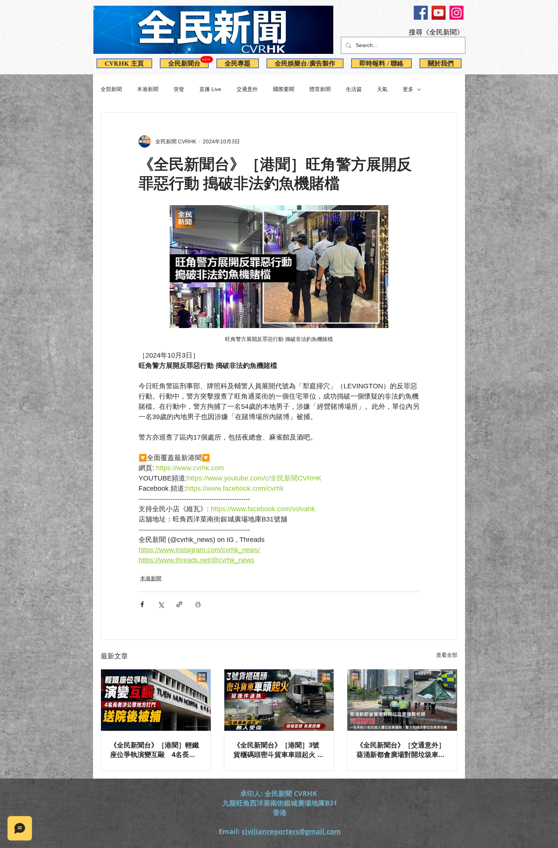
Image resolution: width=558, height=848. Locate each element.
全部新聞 (111, 89)
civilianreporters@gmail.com (291, 831)
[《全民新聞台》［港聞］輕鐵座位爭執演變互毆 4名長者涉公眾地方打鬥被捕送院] (156, 700)
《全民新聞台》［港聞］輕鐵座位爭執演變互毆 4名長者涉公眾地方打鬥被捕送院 (154, 749)
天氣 (382, 89)
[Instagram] (456, 13)
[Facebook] (421, 13)
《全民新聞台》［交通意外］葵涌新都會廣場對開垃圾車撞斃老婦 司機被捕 (400, 749)
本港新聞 (147, 89)
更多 (408, 89)
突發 (178, 89)
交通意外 (247, 89)
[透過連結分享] (179, 604)
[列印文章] (198, 604)
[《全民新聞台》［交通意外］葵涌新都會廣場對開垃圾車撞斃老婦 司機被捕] (402, 700)
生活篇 (354, 89)
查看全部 (446, 655)
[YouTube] (439, 13)
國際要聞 (283, 89)
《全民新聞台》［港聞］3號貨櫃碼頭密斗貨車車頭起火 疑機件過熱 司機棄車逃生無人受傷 (278, 749)
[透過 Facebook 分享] (142, 604)
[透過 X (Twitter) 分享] (160, 604)
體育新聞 (320, 89)
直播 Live (210, 89)
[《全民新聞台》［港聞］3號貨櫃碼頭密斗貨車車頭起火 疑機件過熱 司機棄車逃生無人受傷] (279, 700)
